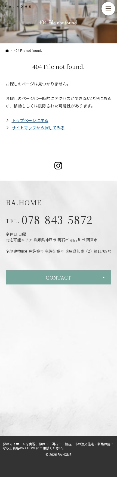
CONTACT (58, 277)
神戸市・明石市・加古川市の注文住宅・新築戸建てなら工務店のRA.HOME (58, 445)
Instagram (58, 165)
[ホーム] (7, 50)
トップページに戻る (30, 120)
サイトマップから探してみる (38, 127)
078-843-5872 (57, 219)
